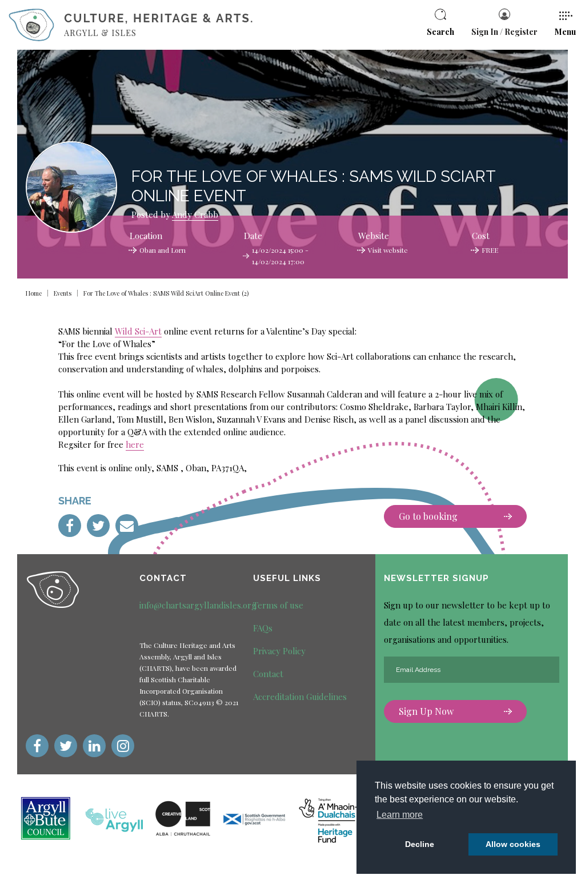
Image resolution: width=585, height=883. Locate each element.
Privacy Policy (279, 651)
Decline (419, 844)
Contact (268, 673)
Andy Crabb (195, 214)
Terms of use (278, 605)
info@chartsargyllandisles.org (198, 605)
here (135, 444)
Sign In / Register (504, 31)
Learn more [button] (399, 815)
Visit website (388, 249)
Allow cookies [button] (513, 844)
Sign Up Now (426, 711)
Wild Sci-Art (138, 331)
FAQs (263, 628)
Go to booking (428, 516)
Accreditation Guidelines (300, 696)
